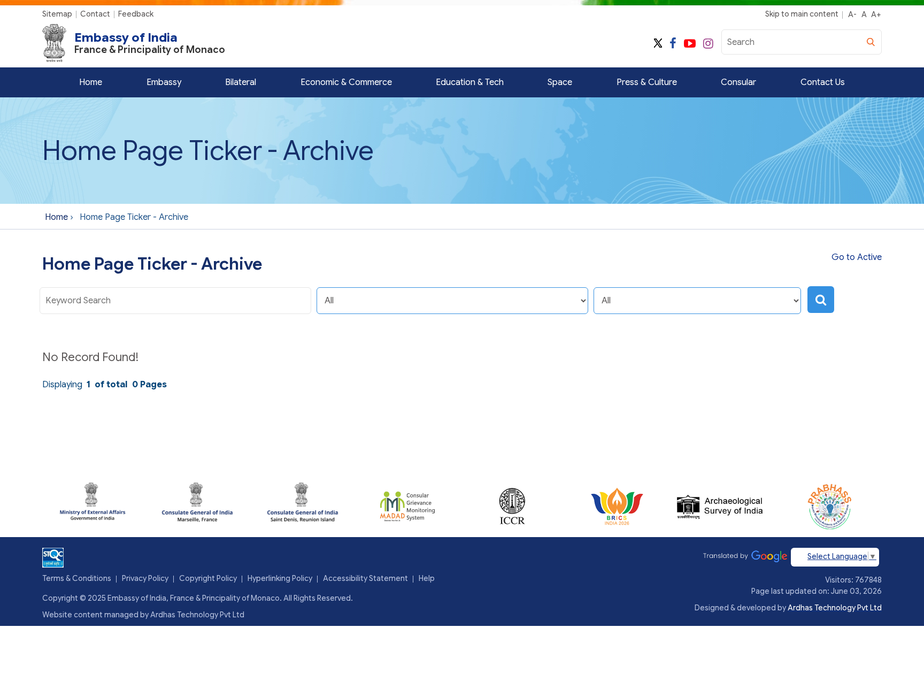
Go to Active (856, 257)
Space (560, 82)
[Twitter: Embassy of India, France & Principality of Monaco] (658, 43)
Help (427, 578)
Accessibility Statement (365, 578)
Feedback (135, 14)
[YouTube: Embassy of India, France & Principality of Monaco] (690, 43)
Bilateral (240, 82)
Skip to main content (801, 14)
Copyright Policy (208, 578)
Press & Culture (647, 82)
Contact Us (822, 82)
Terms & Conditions (76, 578)
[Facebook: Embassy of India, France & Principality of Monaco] (672, 43)
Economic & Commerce (346, 82)
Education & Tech (470, 82)
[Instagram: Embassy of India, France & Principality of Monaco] (708, 43)
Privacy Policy (145, 578)
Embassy (164, 82)
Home (90, 82)
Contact (95, 14)
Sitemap (57, 14)
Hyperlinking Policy (280, 578)
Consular (738, 82)
